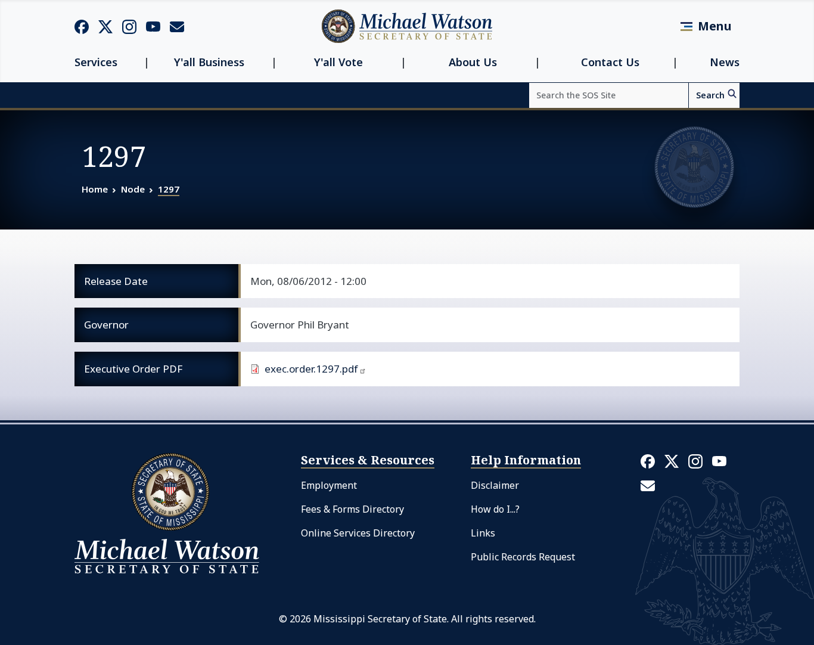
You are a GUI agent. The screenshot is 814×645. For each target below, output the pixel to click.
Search (710, 95)
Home (95, 189)
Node (133, 189)
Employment (329, 485)
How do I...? (495, 509)
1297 (168, 189)
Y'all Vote (338, 62)
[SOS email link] (177, 25)
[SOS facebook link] (81, 26)
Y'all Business (209, 62)
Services (95, 62)
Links (483, 532)
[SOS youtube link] (153, 25)
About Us (473, 62)
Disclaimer (495, 485)
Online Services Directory (358, 532)
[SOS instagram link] (129, 26)
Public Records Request (523, 556)
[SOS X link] (105, 25)
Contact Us (610, 62)
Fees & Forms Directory (352, 509)
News (725, 62)
